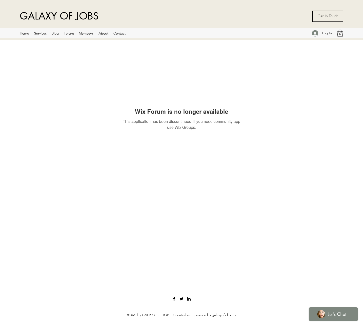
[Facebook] (174, 298)
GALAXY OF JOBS (59, 16)
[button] (340, 33)
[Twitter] (181, 298)
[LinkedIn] (188, 298)
